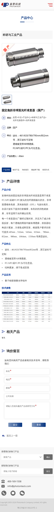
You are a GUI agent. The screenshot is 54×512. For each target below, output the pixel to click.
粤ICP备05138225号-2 (27, 507)
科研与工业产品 (39, 117)
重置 (39, 425)
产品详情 (6, 170)
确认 (48, 457)
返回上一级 (12, 435)
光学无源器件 (19, 120)
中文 (20, 117)
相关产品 (16, 170)
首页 (15, 117)
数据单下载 (35, 170)
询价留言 (25, 170)
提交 (15, 425)
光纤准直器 (30, 120)
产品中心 (27, 117)
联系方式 (46, 170)
